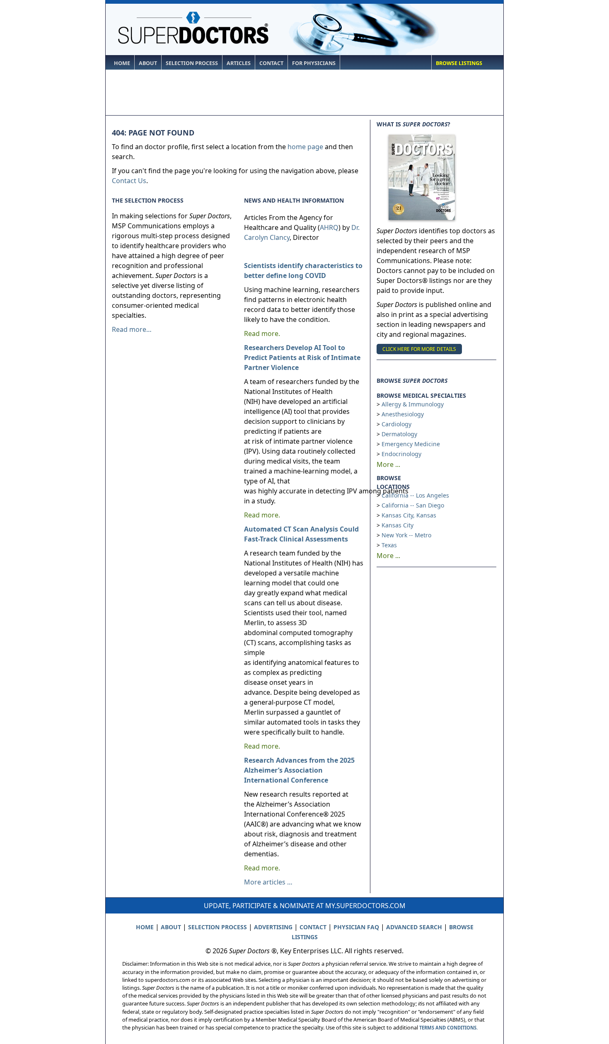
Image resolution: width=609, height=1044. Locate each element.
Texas (389, 545)
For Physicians (314, 63)
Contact (271, 63)
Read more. (262, 333)
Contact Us (129, 180)
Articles (239, 63)
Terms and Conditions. (448, 1028)
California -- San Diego (413, 505)
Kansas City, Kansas (409, 515)
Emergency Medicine (411, 444)
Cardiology (396, 424)
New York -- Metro (406, 535)
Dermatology (399, 434)
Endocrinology (401, 454)
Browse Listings (459, 63)
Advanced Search (414, 927)
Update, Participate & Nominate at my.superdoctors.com (305, 905)
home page (305, 146)
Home (122, 63)
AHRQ (329, 227)
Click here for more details (419, 349)
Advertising (273, 927)
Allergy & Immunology (413, 404)
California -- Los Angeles (415, 495)
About (148, 63)
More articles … (268, 882)
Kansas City (397, 525)
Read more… (132, 329)
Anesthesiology (403, 414)
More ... (388, 464)
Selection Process (192, 63)
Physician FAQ (356, 927)
